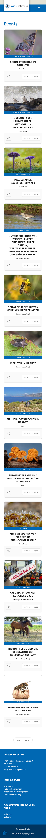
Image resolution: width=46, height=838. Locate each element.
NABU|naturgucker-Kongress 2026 (23, 594)
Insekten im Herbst (23, 363)
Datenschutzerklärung (12, 794)
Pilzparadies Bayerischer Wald (23, 181)
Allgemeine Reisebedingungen (16, 791)
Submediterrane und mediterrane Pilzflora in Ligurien (23, 478)
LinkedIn (7, 817)
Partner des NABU (23, 829)
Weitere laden (23, 740)
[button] (4, 833)
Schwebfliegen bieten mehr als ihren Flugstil (23, 308)
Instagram (8, 814)
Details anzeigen (31, 76)
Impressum (8, 786)
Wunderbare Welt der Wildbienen (23, 709)
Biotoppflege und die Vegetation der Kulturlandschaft (23, 652)
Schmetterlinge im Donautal (23, 63)
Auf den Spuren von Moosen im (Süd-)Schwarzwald (23, 537)
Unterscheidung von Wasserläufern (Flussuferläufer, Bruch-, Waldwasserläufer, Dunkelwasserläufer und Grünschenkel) (23, 245)
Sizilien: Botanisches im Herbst (23, 420)
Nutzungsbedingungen (13, 789)
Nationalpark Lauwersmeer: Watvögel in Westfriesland (23, 122)
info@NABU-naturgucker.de (15, 769)
